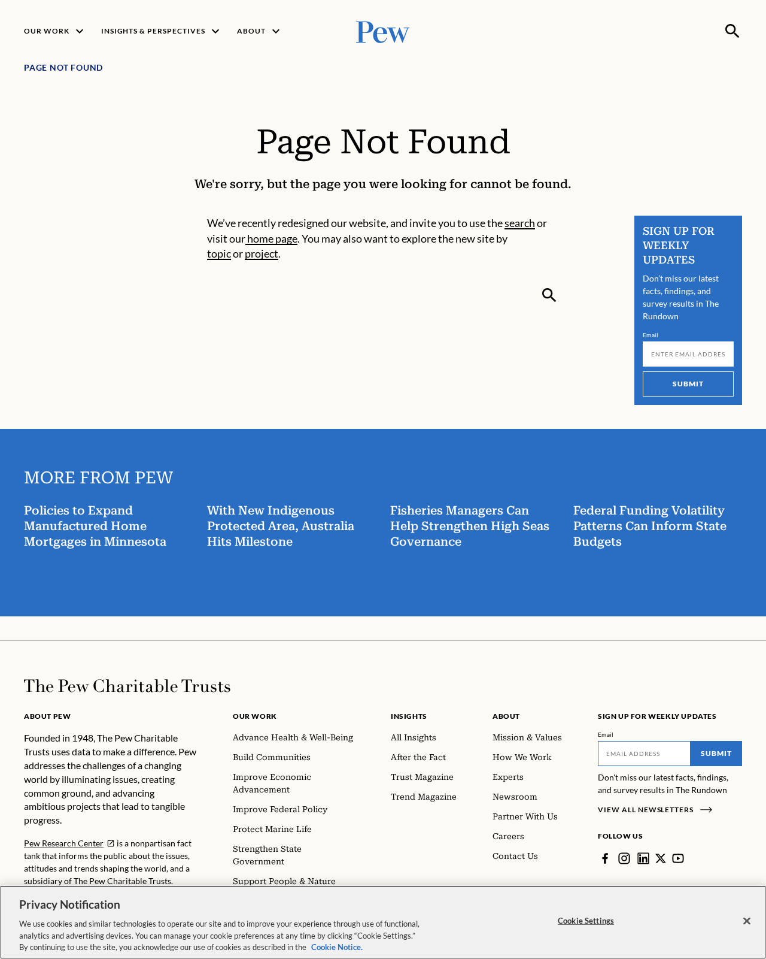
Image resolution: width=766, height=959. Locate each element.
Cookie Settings (586, 920)
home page (271, 238)
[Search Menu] (732, 31)
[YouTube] (678, 858)
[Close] (747, 921)
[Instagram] (624, 858)
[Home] (127, 685)
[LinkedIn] (643, 858)
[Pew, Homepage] (383, 31)
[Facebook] (605, 858)
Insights (409, 716)
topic (219, 253)
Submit (688, 383)
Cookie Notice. (337, 946)
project (261, 253)
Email (651, 335)
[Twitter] (660, 858)
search (519, 222)
